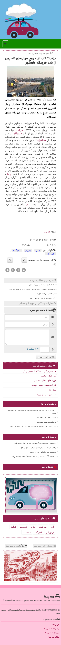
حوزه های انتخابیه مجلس (45, 380)
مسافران (41, 140)
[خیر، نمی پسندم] (10, 260)
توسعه (23, 526)
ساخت (43, 526)
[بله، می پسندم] (24, 260)
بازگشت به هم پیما (15, 545)
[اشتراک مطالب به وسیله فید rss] (7, 270)
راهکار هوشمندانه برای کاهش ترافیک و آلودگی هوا (38, 447)
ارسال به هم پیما (45, 357)
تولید (13, 526)
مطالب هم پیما (53, 637)
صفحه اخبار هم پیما (44, 545)
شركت (19, 130)
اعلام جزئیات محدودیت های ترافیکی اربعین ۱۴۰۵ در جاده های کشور (32, 289)
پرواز (8, 174)
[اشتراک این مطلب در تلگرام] (23, 270)
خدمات (27, 532)
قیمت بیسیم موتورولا (46, 394)
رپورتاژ (50, 532)
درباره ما (56, 624)
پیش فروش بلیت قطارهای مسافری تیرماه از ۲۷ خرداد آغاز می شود (33, 426)
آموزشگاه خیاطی (48, 375)
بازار (32, 526)
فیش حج (52, 389)
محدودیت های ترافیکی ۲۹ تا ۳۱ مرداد (43, 452)
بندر (27, 204)
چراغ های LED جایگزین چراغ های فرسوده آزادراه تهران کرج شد (33, 456)
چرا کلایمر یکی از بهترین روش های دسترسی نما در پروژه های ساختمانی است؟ (31, 412)
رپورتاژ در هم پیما (52, 633)
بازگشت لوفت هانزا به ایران (46, 417)
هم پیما (47, 231)
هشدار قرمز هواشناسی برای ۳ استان (42, 285)
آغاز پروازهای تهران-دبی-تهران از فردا (42, 298)
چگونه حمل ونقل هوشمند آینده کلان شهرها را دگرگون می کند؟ (35, 443)
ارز (52, 526)
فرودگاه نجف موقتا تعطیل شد (45, 294)
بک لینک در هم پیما (51, 628)
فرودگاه (18, 133)
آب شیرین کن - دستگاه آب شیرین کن (39, 371)
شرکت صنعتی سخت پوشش (43, 385)
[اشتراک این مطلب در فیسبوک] (18, 270)
